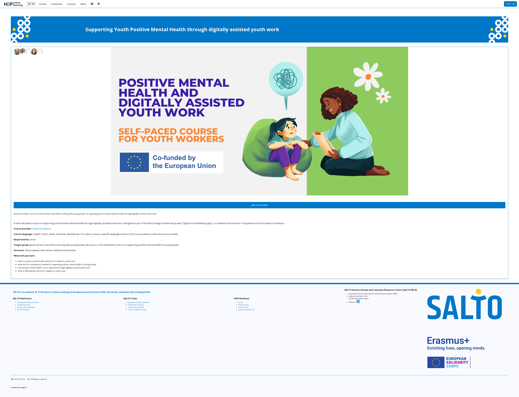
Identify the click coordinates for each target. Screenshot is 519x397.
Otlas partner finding (136, 307)
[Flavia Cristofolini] (28, 51)
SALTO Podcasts (23, 310)
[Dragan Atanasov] (17, 51)
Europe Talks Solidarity (26, 307)
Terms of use (243, 307)
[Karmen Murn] (34, 51)
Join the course (259, 205)
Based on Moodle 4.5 (246, 310)
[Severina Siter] (39, 51)
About (240, 302)
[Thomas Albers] (23, 51)
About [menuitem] (83, 4)
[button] (31, 4)
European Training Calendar (138, 302)
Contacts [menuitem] (71, 4)
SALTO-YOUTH (19, 379)
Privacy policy (243, 305)
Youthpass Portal (23, 305)
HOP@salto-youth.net (38, 379)
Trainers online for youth (137, 310)
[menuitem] (92, 4)
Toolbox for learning (136, 305)
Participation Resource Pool (27, 302)
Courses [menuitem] (42, 4)
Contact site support (19, 387)
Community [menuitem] (56, 4)
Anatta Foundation (41, 228)
